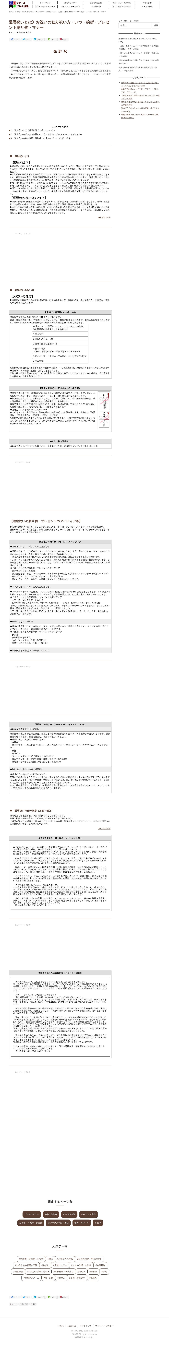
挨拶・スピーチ (81, 1223)
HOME (61, 1326)
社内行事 (22, 32)
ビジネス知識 (69, 1214)
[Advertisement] (60, 100)
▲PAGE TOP (104, 217)
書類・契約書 (51, 1214)
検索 (156, 25)
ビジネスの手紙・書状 (58, 1223)
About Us (72, 1326)
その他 (98, 1223)
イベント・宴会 (88, 1214)
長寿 (29, 32)
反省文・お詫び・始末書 (30, 1223)
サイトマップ (85, 1326)
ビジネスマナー (31, 1214)
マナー (13, 32)
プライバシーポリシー (104, 1326)
